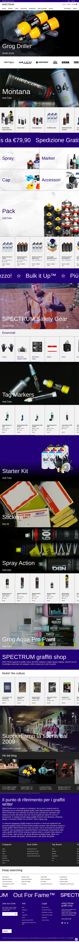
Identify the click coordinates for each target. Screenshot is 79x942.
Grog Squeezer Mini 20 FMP (37, 426)
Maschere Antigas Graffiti (21, 358)
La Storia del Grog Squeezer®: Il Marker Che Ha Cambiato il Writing (46, 789)
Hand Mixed (55, 856)
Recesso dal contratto (47, 915)
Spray (4, 8)
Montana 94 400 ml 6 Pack (7, 257)
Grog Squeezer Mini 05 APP (22, 426)
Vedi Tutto (7, 97)
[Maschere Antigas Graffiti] (22, 345)
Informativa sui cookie (47, 912)
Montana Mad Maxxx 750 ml (65, 594)
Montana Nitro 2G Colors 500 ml (6, 594)
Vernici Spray (5, 877)
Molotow (54, 853)
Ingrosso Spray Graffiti (27, 920)
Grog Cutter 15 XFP (67, 425)
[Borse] (67, 345)
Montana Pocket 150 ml (51, 594)
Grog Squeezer (37, 128)
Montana (54, 851)
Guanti (4, 357)
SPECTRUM (7, 938)
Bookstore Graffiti (18, 823)
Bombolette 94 (63, 877)
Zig (52, 860)
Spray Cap (43, 819)
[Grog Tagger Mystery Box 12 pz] (52, 246)
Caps (16, 8)
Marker (10, 8)
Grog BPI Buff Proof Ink (46, 884)
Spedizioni (24, 910)
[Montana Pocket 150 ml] (52, 582)
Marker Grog (45, 834)
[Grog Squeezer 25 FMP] (52, 414)
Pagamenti (24, 915)
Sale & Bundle (42, 8)
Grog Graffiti (44, 877)
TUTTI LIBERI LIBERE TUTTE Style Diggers (9, 788)
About (75, 8)
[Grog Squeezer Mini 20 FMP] (37, 414)
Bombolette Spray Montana (7, 128)
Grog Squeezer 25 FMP (51, 426)
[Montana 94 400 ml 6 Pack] (7, 246)
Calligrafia (4, 886)
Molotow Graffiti (64, 881)
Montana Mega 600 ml (22, 594)
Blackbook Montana (7, 879)
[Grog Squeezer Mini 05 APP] (22, 414)
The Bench (67, 8)
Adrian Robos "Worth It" (20, 698)
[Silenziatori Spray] (37, 345)
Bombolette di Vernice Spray (67, 884)
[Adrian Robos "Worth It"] (22, 686)
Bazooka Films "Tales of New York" (36, 699)
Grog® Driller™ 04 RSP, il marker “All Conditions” (27, 789)
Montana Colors (25, 877)
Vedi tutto (6, 570)
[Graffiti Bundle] (52, 116)
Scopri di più (8, 53)
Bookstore (32, 8)
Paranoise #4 (65, 697)
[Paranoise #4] (67, 686)
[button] (74, 4)
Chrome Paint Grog (7, 881)
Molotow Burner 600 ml (36, 594)
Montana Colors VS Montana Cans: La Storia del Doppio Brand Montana (64, 789)
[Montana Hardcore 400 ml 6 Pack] (22, 246)
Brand (51, 8)
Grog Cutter (21, 128)
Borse (64, 357)
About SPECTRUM (11, 748)
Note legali (44, 917)
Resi (23, 912)
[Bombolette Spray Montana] (7, 116)
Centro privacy (45, 920)
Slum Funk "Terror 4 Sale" (52, 698)
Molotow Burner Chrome (67, 128)
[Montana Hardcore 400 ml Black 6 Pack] (67, 246)
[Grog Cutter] (22, 116)
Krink (53, 858)
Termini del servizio (46, 910)
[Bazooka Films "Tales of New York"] (37, 686)
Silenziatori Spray (35, 358)
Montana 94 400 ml (32, 849)
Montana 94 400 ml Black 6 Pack (37, 257)
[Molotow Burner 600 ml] (37, 582)
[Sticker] (52, 345)
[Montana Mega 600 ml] (22, 582)
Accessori (24, 8)
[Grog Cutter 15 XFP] (67, 414)
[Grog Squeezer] (37, 116)
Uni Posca (23, 884)
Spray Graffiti (31, 817)
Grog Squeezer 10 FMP (7, 426)
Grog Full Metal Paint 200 (33, 856)
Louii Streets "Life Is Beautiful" (7, 698)
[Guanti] (7, 345)
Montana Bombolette (26, 879)
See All (5, 524)
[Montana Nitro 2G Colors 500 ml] (7, 582)
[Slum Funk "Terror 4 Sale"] (52, 686)
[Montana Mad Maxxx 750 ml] (67, 582)
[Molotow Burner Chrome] (67, 116)
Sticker (49, 357)
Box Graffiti (43, 881)
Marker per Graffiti (25, 881)
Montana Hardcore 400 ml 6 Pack (22, 257)
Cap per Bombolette (45, 879)
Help (69, 1)
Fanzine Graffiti (63, 879)
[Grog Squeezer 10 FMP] (7, 414)
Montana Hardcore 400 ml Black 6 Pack (67, 258)
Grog (53, 849)
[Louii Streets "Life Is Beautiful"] (7, 686)
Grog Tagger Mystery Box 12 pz (52, 257)
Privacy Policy (45, 907)
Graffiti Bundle (51, 128)
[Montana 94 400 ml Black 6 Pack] (37, 246)
